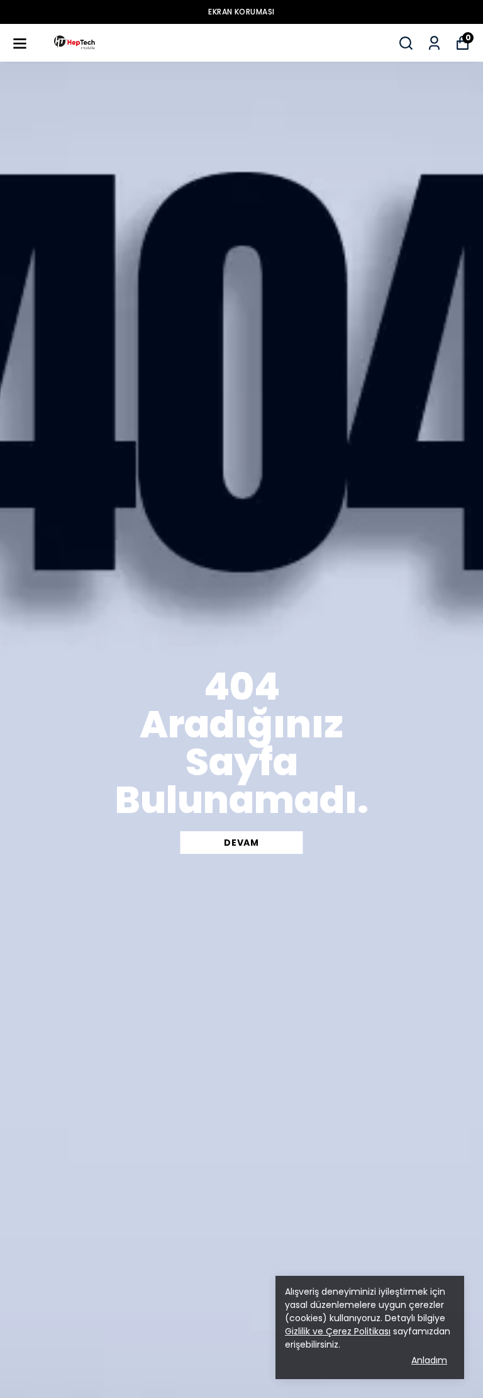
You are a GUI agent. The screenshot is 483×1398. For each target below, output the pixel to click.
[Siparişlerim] (434, 43)
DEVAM (241, 842)
